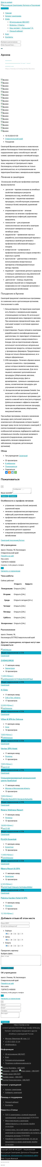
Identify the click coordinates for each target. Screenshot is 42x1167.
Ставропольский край (14, 139)
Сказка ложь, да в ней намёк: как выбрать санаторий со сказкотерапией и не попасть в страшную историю (23, 1133)
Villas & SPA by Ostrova (12, 719)
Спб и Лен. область (12, 698)
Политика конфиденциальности (18, 1063)
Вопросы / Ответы (16, 25)
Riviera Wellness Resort (12, 810)
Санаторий (23, 456)
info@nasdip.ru (10, 1045)
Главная (8, 13)
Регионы (8, 756)
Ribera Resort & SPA (10, 868)
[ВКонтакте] (6, 472)
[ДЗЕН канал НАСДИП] (29, 1071)
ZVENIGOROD (7, 660)
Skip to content (6, 2)
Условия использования (15, 1060)
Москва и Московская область (17, 788)
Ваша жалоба (6, 493)
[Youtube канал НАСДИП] (12, 1077)
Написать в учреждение (10, 571)
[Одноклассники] (9, 472)
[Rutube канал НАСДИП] (11, 1074)
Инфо (7, 19)
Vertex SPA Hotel (9, 748)
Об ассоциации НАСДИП (19, 22)
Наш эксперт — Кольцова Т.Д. (21, 28)
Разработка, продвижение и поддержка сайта (19, 1156)
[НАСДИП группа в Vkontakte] (13, 1068)
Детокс (21, 540)
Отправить (12, 496)
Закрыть (4, 496)
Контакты (9, 37)
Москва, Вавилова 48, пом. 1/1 (17, 1039)
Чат (2, 568)
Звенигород (10, 668)
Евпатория (9, 876)
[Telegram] (12, 472)
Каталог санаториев (13, 16)
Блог (7, 34)
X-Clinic (4, 690)
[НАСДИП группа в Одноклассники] (15, 1080)
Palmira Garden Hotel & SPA (14, 898)
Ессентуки (9, 847)
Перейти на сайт (7, 556)
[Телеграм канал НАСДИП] (10, 1071)
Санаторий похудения (9, 540)
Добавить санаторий (13, 1093)
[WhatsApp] (15, 472)
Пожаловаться (11, 466)
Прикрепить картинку (9, 951)
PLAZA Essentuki (8, 839)
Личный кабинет (16, 31)
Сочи (7, 727)
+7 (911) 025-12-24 (12, 1042)
